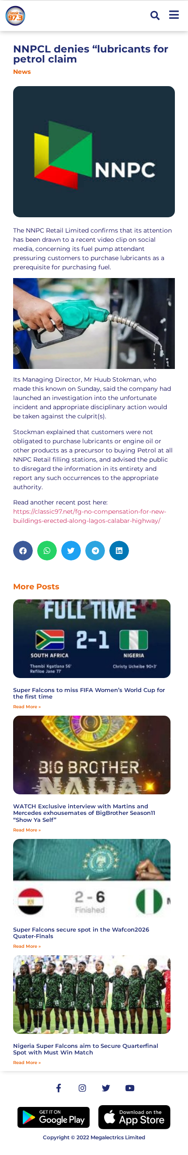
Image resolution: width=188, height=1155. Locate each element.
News (22, 72)
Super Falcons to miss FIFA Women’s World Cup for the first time (89, 693)
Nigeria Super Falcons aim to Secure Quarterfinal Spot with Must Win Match (85, 1049)
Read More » (27, 707)
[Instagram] (82, 1088)
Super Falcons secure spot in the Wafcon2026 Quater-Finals (81, 933)
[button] (155, 16)
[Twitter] (105, 1088)
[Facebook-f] (58, 1088)
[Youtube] (129, 1088)
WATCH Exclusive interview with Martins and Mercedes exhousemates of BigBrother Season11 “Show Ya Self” (84, 813)
